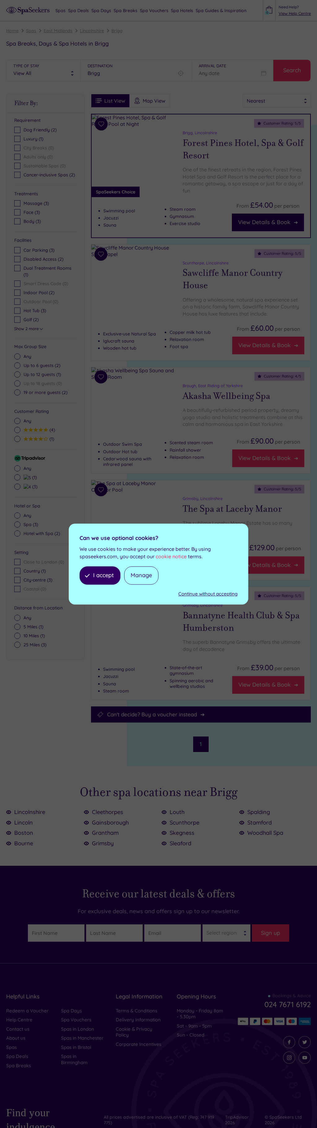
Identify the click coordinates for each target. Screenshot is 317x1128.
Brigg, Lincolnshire (200, 132)
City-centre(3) (38, 580)
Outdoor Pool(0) (41, 301)
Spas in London (77, 1029)
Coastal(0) (35, 589)
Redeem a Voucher (27, 1011)
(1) (42, 374)
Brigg (117, 30)
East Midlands (58, 30)
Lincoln (23, 822)
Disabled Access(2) (43, 259)
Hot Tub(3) (35, 310)
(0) (43, 383)
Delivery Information (138, 1020)
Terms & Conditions (136, 1011)
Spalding (258, 812)
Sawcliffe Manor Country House (232, 279)
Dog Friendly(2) (40, 130)
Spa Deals (17, 1056)
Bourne (23, 843)
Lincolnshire (92, 30)
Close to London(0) (44, 562)
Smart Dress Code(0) (46, 283)
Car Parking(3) (39, 250)
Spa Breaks (18, 1065)
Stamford (259, 822)
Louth (177, 812)
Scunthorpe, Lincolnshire (205, 262)
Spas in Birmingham (74, 1059)
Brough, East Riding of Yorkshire (213, 385)
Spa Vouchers (76, 1020)
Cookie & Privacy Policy (134, 1032)
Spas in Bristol (76, 1047)
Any (27, 356)
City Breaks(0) (39, 148)
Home (12, 30)
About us (15, 1038)
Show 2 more (26, 328)
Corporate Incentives (138, 1044)
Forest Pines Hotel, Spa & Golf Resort (243, 149)
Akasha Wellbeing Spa (226, 396)
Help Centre (19, 1020)
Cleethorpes (107, 812)
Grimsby (103, 843)
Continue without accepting (207, 594)
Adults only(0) (38, 157)
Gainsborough (110, 822)
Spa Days (71, 1011)
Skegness (182, 832)
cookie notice (171, 556)
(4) (51, 430)
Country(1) (35, 571)
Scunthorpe (184, 822)
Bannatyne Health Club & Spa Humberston (241, 621)
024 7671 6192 (287, 1004)
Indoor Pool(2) (39, 292)
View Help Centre (295, 13)
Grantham (105, 832)
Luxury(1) (33, 139)
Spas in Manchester (82, 1038)
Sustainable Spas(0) (45, 166)
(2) (42, 365)
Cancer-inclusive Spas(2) (49, 175)
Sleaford (180, 843)
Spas (31, 30)
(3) (36, 203)
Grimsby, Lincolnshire (203, 498)
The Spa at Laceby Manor (232, 509)
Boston (23, 832)
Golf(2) (31, 319)
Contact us (17, 1029)
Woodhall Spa (265, 832)
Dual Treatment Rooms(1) (48, 271)
